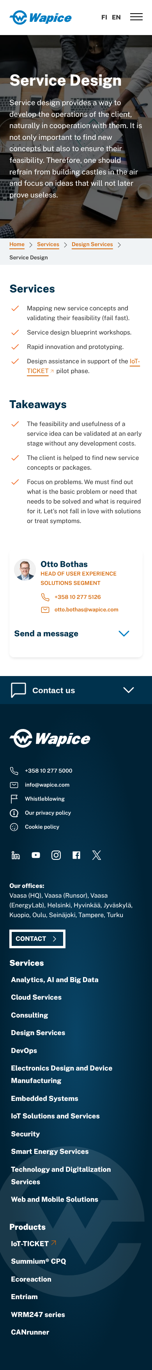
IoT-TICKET (30, 1244)
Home (17, 244)
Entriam (24, 1297)
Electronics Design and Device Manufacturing (61, 1074)
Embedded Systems (44, 1099)
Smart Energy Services (50, 1152)
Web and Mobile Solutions (54, 1200)
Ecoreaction (31, 1279)
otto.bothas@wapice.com (86, 610)
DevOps (24, 1051)
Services (48, 244)
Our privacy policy (48, 813)
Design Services (92, 244)
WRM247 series (38, 1315)
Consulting (29, 1015)
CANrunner (30, 1332)
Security (25, 1134)
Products (27, 1227)
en (116, 17)
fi (104, 17)
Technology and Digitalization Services (61, 1176)
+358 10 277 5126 (78, 597)
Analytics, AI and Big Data (55, 980)
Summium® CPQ (38, 1261)
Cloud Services (36, 997)
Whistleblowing (45, 799)
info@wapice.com (47, 785)
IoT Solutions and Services (55, 1116)
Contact (31, 938)
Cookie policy (42, 827)
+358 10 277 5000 (48, 771)
